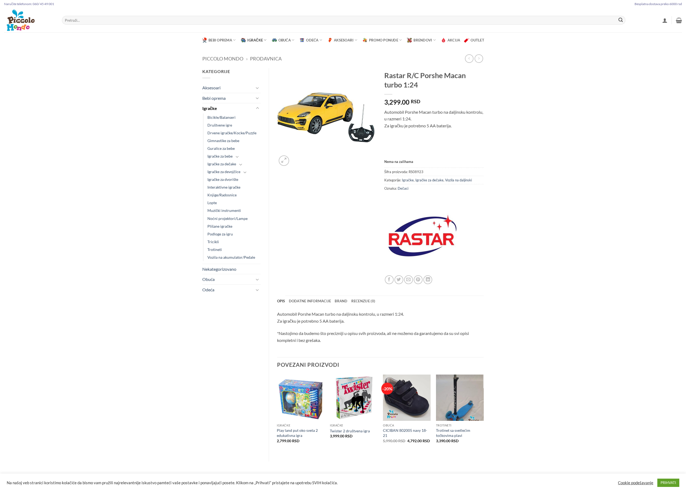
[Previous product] (479, 58)
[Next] (483, 413)
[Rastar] (421, 237)
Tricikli (213, 241)
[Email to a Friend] (408, 279)
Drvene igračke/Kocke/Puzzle (231, 133)
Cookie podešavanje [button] (635, 482)
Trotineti (214, 249)
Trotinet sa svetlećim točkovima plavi (453, 433)
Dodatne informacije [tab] (310, 301)
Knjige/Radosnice (222, 195)
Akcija (454, 40)
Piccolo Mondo (222, 59)
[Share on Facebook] (389, 279)
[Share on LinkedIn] (427, 279)
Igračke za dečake (221, 164)
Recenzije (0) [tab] (363, 301)
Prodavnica (266, 59)
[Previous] (277, 413)
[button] (665, 20)
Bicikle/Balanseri (221, 117)
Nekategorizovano (219, 269)
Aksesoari (343, 40)
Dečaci (403, 188)
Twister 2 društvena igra (350, 431)
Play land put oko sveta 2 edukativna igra (297, 433)
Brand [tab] (341, 301)
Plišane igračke (219, 226)
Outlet (477, 40)
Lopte (212, 202)
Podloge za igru (220, 234)
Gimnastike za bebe (223, 140)
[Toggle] (257, 88)
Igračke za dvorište (222, 179)
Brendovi (422, 40)
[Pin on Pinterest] (418, 279)
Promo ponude (383, 40)
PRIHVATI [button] (668, 482)
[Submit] (620, 20)
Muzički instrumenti (224, 210)
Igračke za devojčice (223, 171)
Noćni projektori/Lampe (227, 218)
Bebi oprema (220, 40)
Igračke (255, 40)
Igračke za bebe (220, 156)
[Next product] (469, 58)
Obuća (284, 40)
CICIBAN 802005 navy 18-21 (405, 433)
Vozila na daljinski (458, 180)
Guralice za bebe (221, 148)
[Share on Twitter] (398, 279)
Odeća (312, 40)
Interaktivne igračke (223, 187)
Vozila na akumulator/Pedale (231, 257)
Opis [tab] (281, 301)
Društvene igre (219, 125)
